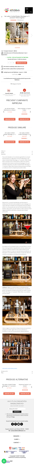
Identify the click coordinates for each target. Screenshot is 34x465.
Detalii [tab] (2, 152)
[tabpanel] (17, 33)
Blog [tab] (2, 372)
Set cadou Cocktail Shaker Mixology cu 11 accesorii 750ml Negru (10, 133)
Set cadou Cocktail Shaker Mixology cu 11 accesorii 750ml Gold (24, 133)
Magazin (16, 436)
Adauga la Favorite (16, 84)
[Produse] (27, 9)
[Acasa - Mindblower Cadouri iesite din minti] (12, 10)
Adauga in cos (21, 63)
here (13, 417)
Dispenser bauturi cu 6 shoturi (25, 385)
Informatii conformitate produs (9, 368)
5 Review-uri (20, 20)
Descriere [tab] (3, 154)
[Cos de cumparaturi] (27, 12)
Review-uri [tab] (4, 371)
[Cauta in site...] (31, 12)
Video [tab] (3, 151)
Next (31, 35)
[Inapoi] (1, 17)
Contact (16, 442)
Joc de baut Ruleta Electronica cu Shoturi (9, 109)
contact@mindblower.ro (17, 430)
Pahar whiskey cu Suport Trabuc (24, 109)
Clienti (16, 439)
